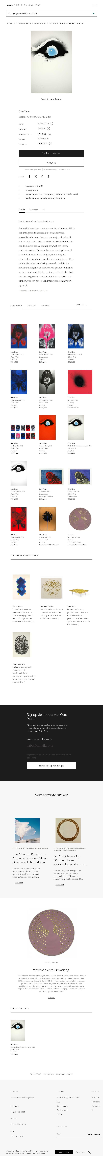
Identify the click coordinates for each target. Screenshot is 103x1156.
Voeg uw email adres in (40, 739)
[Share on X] (36, 176)
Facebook (96, 1102)
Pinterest (96, 1106)
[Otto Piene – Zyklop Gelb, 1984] (80, 473)
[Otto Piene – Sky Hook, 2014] (80, 382)
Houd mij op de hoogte (51, 765)
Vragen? (51, 163)
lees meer (19, 882)
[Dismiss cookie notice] (89, 1152)
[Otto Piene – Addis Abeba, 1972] (23, 427)
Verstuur (94, 1134)
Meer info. (60, 197)
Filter (81, 305)
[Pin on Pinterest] (42, 176)
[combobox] (52, 13)
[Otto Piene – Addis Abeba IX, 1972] (23, 382)
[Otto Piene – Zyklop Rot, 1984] (51, 473)
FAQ (58, 1102)
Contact (60, 1114)
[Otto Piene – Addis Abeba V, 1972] (51, 336)
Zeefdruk (42, 128)
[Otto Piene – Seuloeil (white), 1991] (23, 473)
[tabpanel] (47, 255)
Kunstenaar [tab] (33, 209)
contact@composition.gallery (22, 1097)
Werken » (51, 998)
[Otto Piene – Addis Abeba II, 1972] (51, 382)
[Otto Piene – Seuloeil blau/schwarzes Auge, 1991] (80, 427)
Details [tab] (22, 209)
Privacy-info (80, 1152)
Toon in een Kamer (51, 99)
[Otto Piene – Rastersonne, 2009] (80, 519)
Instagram (96, 1097)
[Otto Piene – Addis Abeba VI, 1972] (80, 336)
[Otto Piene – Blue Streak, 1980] (51, 519)
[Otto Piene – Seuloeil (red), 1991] (51, 427)
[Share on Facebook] (29, 176)
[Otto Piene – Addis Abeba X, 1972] (23, 336)
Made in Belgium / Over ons (68, 1097)
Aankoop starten (51, 153)
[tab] (16, 307)
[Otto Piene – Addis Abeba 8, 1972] (23, 519)
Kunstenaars (24, 23)
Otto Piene (40, 23)
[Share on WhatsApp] (49, 176)
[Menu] (95, 5)
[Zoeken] (94, 13)
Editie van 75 (43, 138)
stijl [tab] (43, 209)
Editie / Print (43, 123)
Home (10, 23)
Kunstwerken (62, 1110)
